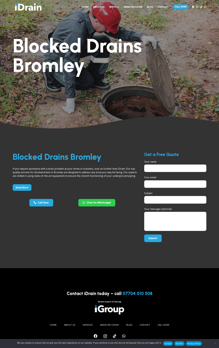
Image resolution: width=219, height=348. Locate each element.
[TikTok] (201, 7)
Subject (148, 193)
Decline (179, 343)
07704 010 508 (137, 293)
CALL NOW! (163, 324)
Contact (145, 324)
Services (88, 324)
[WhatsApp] (205, 7)
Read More (22, 187)
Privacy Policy (194, 343)
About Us (69, 324)
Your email (150, 177)
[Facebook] (193, 7)
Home (53, 324)
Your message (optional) (158, 209)
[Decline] (215, 343)
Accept (168, 343)
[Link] (28, 7)
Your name (150, 161)
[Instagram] (197, 7)
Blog (129, 324)
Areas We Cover (109, 324)
